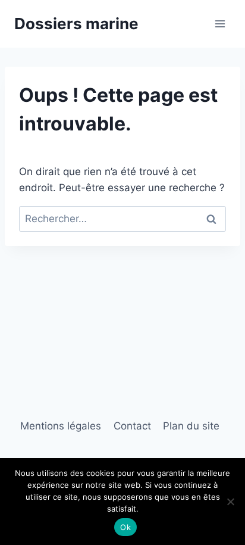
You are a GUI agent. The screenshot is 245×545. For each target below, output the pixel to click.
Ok (125, 527)
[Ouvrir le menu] (220, 23)
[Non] (230, 501)
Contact (132, 426)
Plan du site (191, 426)
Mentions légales (60, 426)
